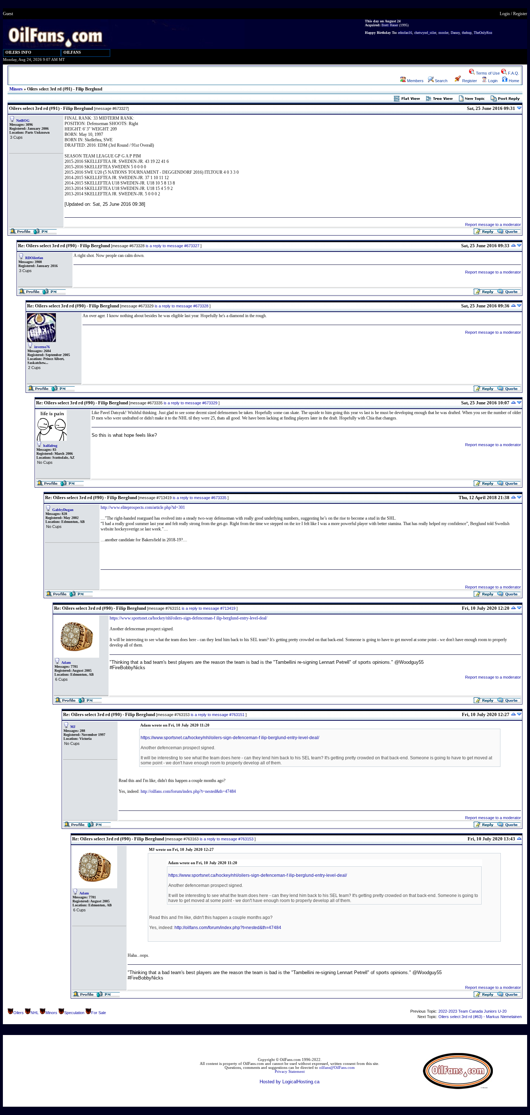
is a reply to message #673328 (181, 306)
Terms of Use (487, 73)
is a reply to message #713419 (208, 608)
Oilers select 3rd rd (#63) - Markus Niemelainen (480, 1016)
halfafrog (50, 446)
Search (440, 81)
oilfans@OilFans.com (337, 1068)
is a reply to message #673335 (199, 498)
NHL (35, 1012)
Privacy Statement (290, 1072)
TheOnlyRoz (483, 33)
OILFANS (72, 52)
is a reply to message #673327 (172, 246)
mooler (443, 33)
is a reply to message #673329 (190, 403)
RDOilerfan (34, 258)
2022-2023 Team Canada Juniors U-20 (472, 1011)
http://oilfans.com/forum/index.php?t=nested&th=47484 (188, 791)
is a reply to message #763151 (217, 714)
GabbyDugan (63, 510)
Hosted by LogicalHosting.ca (289, 1081)
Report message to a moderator (493, 224)
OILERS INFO (18, 52)
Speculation (74, 1012)
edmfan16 (405, 33)
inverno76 (42, 347)
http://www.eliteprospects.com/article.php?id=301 (143, 507)
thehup (467, 33)
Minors (16, 89)
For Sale (98, 1012)
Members (415, 81)
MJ (72, 727)
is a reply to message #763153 (226, 839)
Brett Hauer (389, 25)
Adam (66, 663)
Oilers (18, 1012)
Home (513, 81)
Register (520, 13)
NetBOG (23, 121)
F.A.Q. (513, 73)
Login (505, 13)
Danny (455, 33)
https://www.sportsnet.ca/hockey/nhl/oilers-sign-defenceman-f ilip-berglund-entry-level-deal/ (188, 618)
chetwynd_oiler (425, 33)
